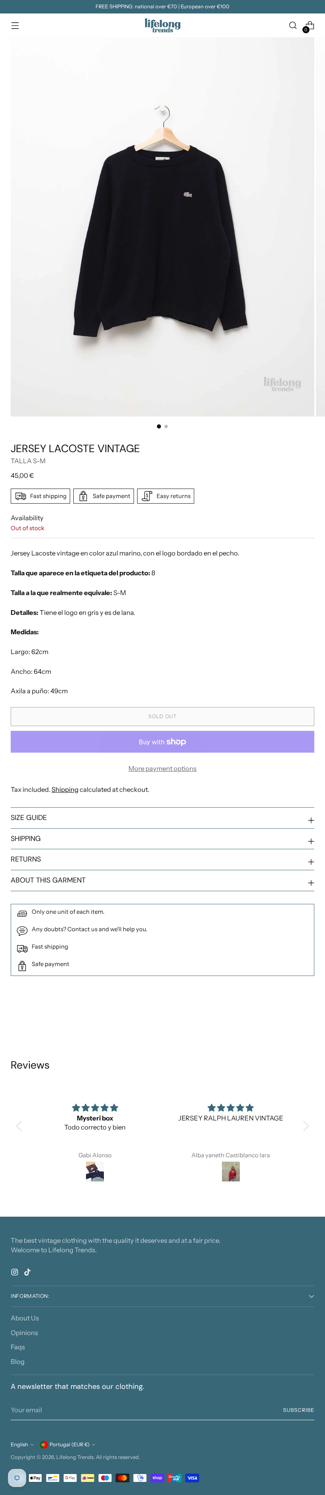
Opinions (24, 1333)
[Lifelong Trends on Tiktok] (28, 1273)
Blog (18, 1362)
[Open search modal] (293, 25)
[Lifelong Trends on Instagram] (15, 1273)
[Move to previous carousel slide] (289, 1016)
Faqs (18, 1347)
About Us (25, 1318)
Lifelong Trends (75, 1457)
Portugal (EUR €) (70, 1444)
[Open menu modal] (15, 25)
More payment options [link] (162, 768)
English (19, 1444)
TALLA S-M (28, 461)
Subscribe (298, 1410)
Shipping (65, 789)
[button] (20, 1126)
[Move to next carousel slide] (307, 1016)
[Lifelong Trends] (162, 25)
